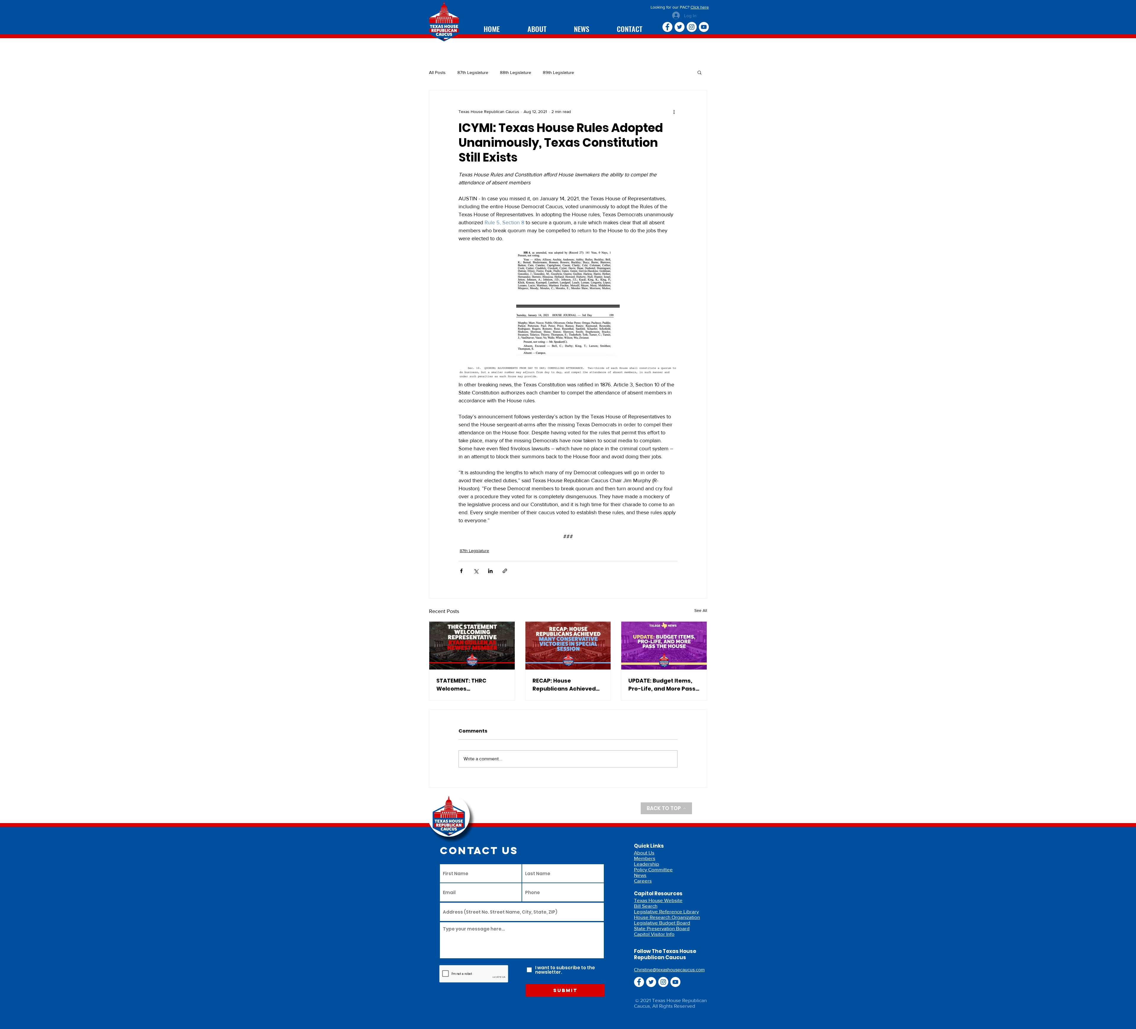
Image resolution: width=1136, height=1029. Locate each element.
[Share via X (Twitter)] (476, 571)
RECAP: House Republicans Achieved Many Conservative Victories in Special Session (564, 685)
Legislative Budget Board (662, 922)
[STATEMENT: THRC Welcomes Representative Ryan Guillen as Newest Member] (472, 646)
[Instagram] (692, 27)
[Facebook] (667, 27)
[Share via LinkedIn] (490, 571)
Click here (699, 7)
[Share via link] (505, 571)
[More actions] (673, 111)
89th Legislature (558, 72)
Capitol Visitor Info (654, 934)
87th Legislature (472, 72)
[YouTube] (704, 27)
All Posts (437, 72)
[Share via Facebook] (461, 571)
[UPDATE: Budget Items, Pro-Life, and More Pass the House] (664, 646)
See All (700, 610)
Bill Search (645, 906)
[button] (699, 72)
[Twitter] (679, 27)
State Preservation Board (662, 928)
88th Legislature (515, 72)
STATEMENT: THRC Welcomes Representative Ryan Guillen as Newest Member (466, 685)
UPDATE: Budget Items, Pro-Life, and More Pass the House (662, 685)
